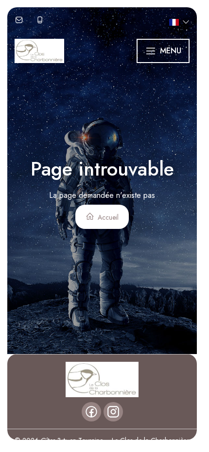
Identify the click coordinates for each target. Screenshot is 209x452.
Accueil (107, 217)
